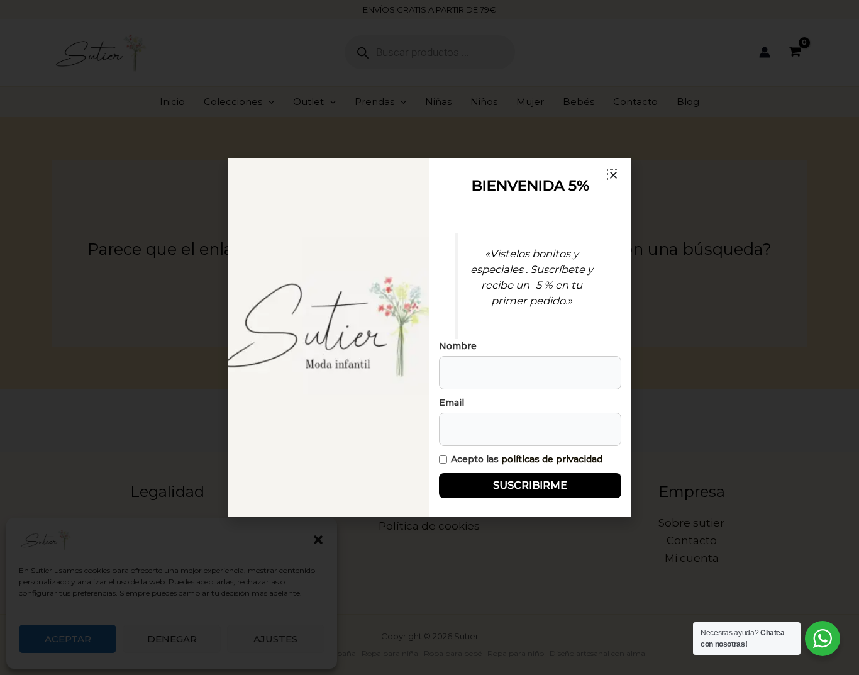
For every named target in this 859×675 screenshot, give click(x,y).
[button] (613, 175)
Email (451, 402)
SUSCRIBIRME (530, 485)
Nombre (458, 346)
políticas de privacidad (551, 459)
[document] (429, 337)
